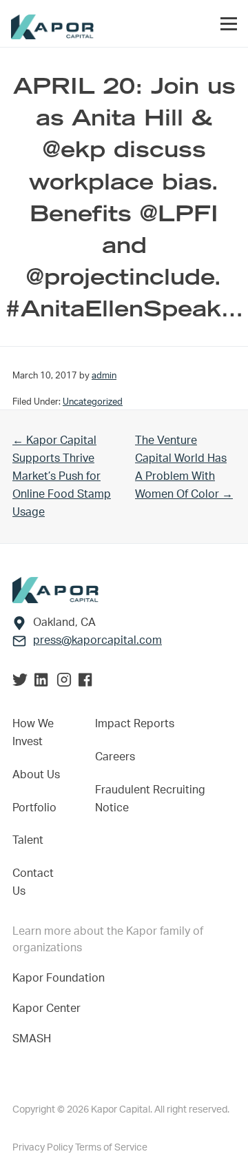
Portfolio (34, 807)
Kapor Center (49, 1008)
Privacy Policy (43, 1148)
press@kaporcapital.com (97, 640)
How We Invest (33, 732)
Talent (27, 840)
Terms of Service (111, 1148)
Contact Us (33, 882)
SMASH (31, 1038)
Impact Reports (134, 723)
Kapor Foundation (61, 978)
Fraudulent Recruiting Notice (150, 798)
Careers (115, 756)
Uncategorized (93, 402)
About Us (36, 774)
